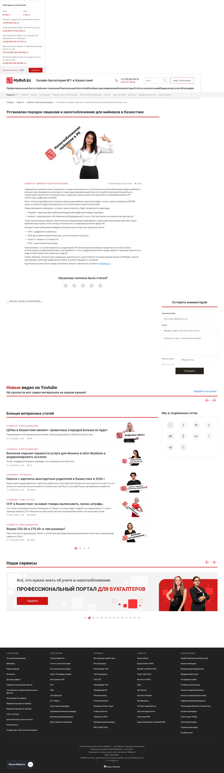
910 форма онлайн (189, 679)
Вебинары (10, 663)
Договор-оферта (13, 679)
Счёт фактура (56, 695)
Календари (188, 88)
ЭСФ (52, 690)
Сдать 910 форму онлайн (60, 674)
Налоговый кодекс (189, 722)
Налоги (107, 95)
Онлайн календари (189, 711)
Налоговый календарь (59, 706)
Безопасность (12, 725)
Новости (10, 95)
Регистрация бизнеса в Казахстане (196, 706)
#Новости (30, 183)
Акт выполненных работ (60, 669)
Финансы (132, 95)
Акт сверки (55, 701)
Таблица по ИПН (100, 717)
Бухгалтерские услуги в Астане (19, 719)
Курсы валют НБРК (145, 663)
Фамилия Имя (168, 313)
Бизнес (34, 95)
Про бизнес (142, 690)
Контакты (10, 674)
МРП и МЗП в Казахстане (91, 95)
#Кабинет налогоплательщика (52, 183)
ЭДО (139, 685)
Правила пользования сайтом (19, 685)
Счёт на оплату (12, 714)
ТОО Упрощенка (100, 674)
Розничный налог (101, 701)
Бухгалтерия (44, 95)
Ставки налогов (100, 711)
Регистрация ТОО (101, 669)
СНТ (52, 685)
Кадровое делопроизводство (193, 701)
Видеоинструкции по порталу (18, 709)
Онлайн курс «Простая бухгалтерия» (22, 730)
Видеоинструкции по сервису (18, 703)
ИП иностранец (100, 695)
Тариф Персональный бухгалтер (194, 658)
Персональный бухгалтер (74, 88)
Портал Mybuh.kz (57, 658)
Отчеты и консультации (60, 663)
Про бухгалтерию (144, 695)
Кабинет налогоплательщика (65, 95)
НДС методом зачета (146, 711)
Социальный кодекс (189, 727)
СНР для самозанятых (146, 706)
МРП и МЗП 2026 (101, 727)
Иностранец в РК (57, 679)
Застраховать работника (104, 658)
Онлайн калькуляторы (190, 685)
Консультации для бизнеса (192, 690)
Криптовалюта (165, 95)
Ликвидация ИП (100, 690)
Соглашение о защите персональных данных (22, 691)
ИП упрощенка (100, 663)
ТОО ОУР (97, 679)
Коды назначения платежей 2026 (151, 722)
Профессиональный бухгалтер (23, 88)
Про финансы (143, 701)
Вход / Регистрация (182, 80)
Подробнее (35, 70)
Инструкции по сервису (16, 698)
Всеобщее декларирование (102, 88)
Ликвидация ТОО (101, 685)
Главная (24, 95)
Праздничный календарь (104, 722)
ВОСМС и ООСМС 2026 (146, 669)
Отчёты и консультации (146, 88)
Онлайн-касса (187, 733)
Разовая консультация (103, 706)
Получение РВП (143, 717)
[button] (76, 548)
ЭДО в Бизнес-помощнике (61, 722)
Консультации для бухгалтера (193, 695)
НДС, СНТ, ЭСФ (119, 95)
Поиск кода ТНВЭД (189, 717)
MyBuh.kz (105, 263)
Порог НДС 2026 (144, 674)
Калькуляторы (125, 88)
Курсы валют (142, 658)
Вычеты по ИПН (144, 679)
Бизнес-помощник (50, 88)
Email (164, 325)
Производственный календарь (63, 711)
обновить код (169, 364)
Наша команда (12, 669)
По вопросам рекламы (16, 658)
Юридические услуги (170, 88)
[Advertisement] (191, 247)
